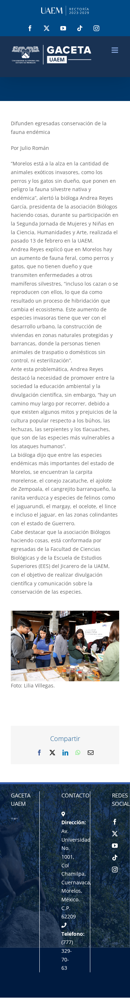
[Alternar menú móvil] (115, 50)
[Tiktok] (115, 857)
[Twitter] (115, 834)
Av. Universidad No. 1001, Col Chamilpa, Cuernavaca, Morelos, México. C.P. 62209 (76, 874)
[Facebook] (115, 822)
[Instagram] (115, 869)
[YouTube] (115, 846)
